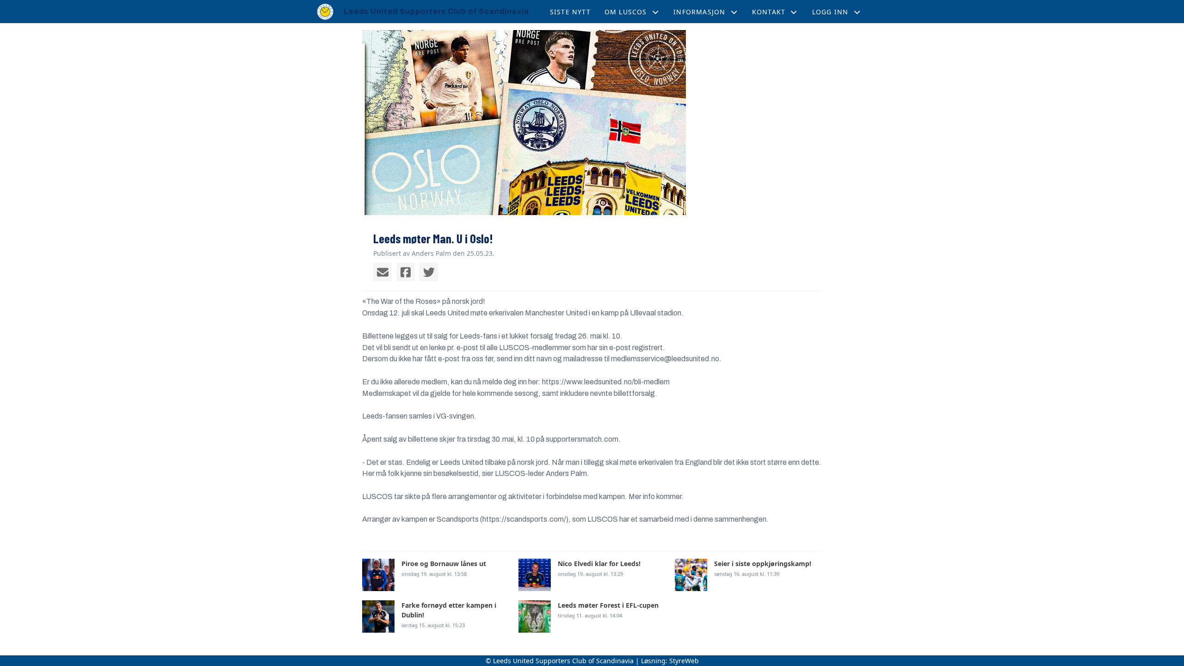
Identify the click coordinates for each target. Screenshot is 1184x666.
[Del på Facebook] (405, 272)
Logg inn (830, 11)
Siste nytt (570, 11)
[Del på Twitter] (428, 272)
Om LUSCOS (625, 11)
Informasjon (699, 11)
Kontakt (768, 11)
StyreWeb (684, 660)
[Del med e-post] (382, 272)
